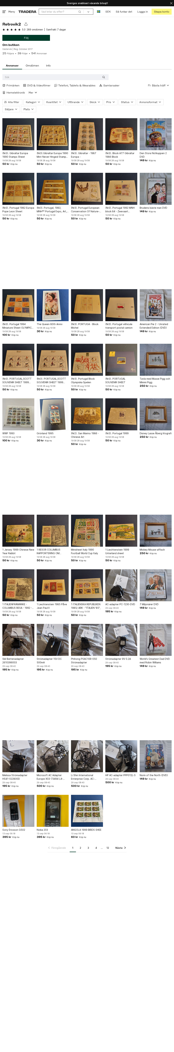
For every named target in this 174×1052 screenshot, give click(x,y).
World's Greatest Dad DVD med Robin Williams (155, 660)
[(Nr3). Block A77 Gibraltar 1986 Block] (121, 134)
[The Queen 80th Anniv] (53, 305)
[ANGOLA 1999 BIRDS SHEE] (87, 811)
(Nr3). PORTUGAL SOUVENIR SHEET (115, 380)
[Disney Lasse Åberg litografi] (156, 414)
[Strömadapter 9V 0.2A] (121, 640)
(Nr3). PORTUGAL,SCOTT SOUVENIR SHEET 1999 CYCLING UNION (17, 380)
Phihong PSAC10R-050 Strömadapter (84, 660)
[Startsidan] (27, 12)
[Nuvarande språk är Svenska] (99, 12)
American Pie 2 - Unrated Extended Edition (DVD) (154, 326)
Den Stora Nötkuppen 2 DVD (153, 155)
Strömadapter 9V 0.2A (118, 658)
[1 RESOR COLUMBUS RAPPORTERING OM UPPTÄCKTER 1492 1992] (53, 531)
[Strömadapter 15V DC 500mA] (53, 640)
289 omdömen (35, 29)
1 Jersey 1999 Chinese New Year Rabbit (18, 551)
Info (48, 65)
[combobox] (61, 11)
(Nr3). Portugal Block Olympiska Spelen (83, 380)
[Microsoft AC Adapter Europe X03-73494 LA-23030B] (53, 756)
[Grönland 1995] (53, 414)
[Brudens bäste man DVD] (156, 189)
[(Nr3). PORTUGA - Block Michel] (87, 305)
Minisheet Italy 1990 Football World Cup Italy (84, 551)
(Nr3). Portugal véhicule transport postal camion (119, 326)
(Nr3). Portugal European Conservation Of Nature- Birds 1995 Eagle (85, 209)
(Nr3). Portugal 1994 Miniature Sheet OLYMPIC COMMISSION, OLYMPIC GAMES (17, 326)
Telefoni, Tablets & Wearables (76, 85)
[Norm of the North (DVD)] (156, 756)
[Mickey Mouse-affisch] (156, 531)
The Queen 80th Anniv (50, 324)
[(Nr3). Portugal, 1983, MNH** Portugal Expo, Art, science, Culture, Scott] (53, 189)
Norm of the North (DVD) (154, 775)
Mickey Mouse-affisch (152, 549)
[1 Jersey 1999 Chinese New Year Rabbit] (18, 531)
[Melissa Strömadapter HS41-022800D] (18, 756)
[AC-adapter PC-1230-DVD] (121, 585)
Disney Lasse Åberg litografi (156, 433)
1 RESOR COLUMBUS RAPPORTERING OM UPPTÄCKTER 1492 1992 (51, 551)
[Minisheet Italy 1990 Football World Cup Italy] (87, 531)
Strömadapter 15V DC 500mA (49, 660)
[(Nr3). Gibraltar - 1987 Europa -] (87, 134)
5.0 (23, 29)
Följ (26, 37)
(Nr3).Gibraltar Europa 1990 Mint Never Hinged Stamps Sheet (52, 155)
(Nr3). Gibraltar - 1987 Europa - (83, 155)
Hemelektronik (15, 92)
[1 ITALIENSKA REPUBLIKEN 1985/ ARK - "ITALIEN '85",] (87, 585)
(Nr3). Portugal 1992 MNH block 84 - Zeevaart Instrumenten (120, 209)
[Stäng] (171, 3)
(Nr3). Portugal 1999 (117, 433)
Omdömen (32, 65)
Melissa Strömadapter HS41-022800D (14, 777)
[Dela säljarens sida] (25, 24)
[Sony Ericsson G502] (18, 811)
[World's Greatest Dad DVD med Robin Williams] (156, 640)
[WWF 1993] (18, 414)
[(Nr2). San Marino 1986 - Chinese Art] (87, 414)
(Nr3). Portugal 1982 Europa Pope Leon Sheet (18, 209)
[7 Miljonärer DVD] (156, 585)
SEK (108, 11)
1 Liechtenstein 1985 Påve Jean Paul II (52, 606)
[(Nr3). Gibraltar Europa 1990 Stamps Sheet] (18, 134)
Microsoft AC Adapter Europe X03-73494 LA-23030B (50, 777)
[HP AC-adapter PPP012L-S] (121, 756)
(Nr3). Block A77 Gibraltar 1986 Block (119, 155)
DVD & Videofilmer (38, 85)
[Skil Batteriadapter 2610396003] (18, 640)
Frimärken (12, 85)
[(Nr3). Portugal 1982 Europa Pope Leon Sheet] (18, 189)
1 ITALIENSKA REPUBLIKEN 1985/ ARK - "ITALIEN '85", (85, 606)
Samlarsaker (111, 85)
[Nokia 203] (53, 811)
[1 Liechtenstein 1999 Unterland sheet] (121, 531)
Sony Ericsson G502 (13, 829)
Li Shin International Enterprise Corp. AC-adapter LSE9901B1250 (84, 777)
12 (108, 847)
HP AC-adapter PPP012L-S (120, 775)
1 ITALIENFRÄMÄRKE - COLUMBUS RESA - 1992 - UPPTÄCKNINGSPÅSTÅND (17, 606)
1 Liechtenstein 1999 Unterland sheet (117, 551)
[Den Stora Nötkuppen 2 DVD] (156, 134)
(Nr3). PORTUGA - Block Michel (84, 326)
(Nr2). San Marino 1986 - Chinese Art (85, 435)
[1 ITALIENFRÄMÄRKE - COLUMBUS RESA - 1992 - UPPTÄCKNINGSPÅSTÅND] (18, 585)
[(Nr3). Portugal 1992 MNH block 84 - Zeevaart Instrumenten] (121, 189)
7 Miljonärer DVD (149, 604)
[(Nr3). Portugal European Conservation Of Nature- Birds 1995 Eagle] (87, 189)
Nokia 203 (42, 829)
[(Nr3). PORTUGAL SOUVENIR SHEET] (121, 360)
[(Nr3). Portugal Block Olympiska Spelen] (87, 360)
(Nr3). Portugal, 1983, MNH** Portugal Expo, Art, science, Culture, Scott (52, 209)
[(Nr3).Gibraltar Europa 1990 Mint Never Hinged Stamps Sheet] (53, 134)
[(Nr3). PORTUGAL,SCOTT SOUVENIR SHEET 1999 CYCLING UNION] (18, 360)
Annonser (12, 65)
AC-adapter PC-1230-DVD (120, 604)
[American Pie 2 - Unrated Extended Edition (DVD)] (156, 305)
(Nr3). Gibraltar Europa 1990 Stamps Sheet (15, 155)
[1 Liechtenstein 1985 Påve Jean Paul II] (53, 585)
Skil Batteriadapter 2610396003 (13, 660)
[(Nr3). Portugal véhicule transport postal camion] (121, 305)
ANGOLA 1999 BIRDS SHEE (86, 829)
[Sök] (79, 11)
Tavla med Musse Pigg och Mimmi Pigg (155, 380)
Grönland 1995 (45, 433)
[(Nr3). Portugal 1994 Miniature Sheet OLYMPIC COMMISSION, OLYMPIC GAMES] (18, 305)
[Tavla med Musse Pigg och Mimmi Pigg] (156, 360)
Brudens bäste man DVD (153, 207)
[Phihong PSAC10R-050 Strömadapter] (87, 640)
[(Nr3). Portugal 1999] (121, 414)
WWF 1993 (8, 433)
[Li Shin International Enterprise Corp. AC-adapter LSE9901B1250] (87, 756)
